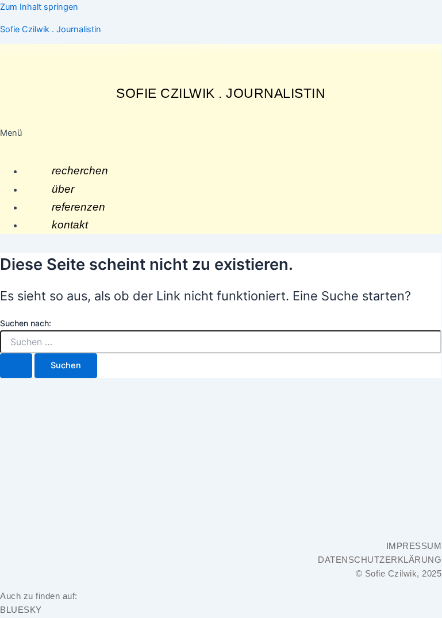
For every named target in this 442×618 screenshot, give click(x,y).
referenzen (78, 207)
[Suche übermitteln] (16, 365)
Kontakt (70, 225)
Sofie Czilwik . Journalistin (50, 29)
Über (63, 189)
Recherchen (80, 171)
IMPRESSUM (414, 546)
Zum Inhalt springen (39, 7)
